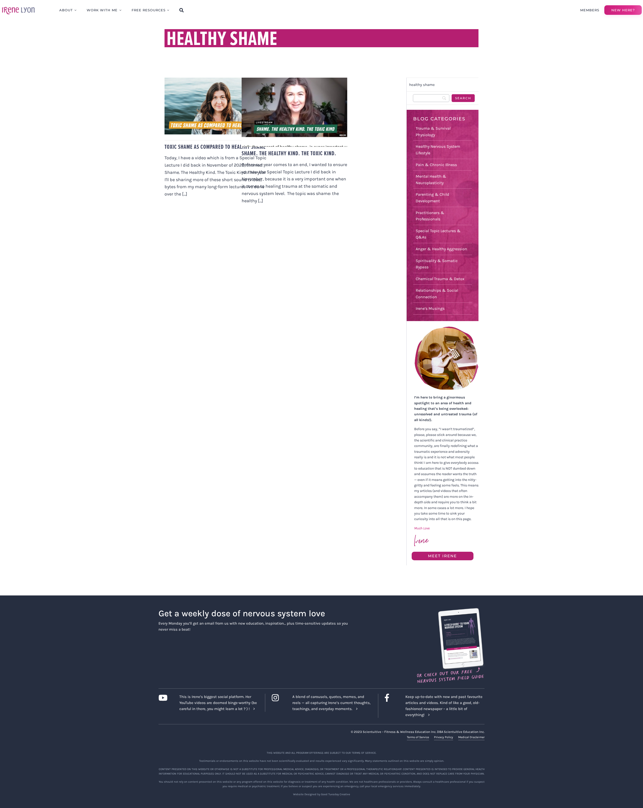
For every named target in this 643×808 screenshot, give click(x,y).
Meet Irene (442, 555)
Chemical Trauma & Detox (440, 278)
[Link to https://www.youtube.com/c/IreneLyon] (164, 698)
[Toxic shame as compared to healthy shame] (217, 109)
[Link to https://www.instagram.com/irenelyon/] (278, 698)
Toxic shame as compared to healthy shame (215, 146)
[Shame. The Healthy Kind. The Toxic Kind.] (294, 112)
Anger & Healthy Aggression (441, 248)
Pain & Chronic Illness (436, 164)
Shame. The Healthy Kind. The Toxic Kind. (289, 153)
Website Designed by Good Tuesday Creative (321, 794)
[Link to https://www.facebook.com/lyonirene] (391, 698)
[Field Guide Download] (450, 610)
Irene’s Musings (430, 308)
